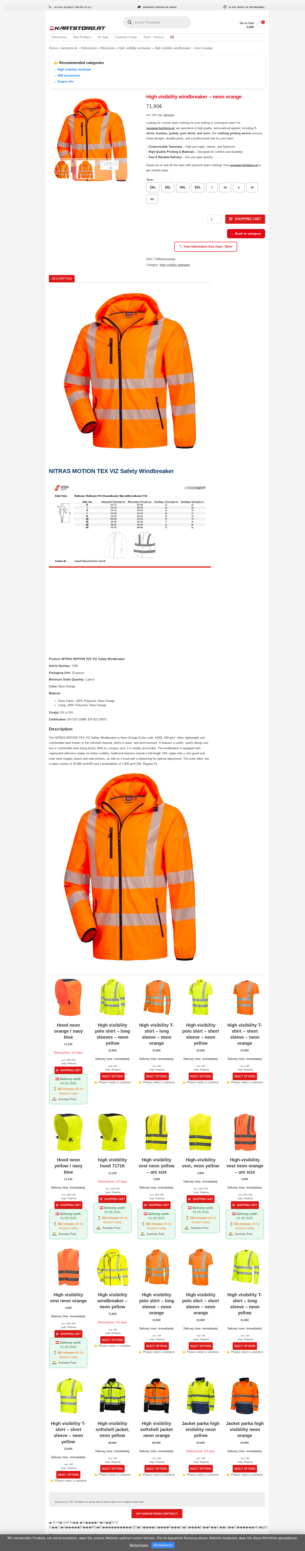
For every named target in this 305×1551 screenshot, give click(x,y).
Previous (42, 139)
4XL (183, 187)
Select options (112, 1076)
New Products (82, 37)
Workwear (107, 48)
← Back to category (246, 233)
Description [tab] (62, 278)
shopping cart (248, 218)
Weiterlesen (138, 1545)
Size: (149, 179)
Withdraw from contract (157, 1514)
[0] (260, 28)
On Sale (103, 37)
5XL (198, 187)
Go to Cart (247, 23)
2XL (153, 187)
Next (142, 139)
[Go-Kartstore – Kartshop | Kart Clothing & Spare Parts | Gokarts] (85, 28)
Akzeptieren (163, 1545)
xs (152, 199)
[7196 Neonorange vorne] (92, 140)
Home (53, 48)
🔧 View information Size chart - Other (205, 246)
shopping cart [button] (70, 1070)
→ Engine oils (63, 81)
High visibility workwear (134, 48)
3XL (168, 187)
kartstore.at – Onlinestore (79, 48)
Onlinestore (59, 37)
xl (252, 187)
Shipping (168, 115)
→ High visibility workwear (72, 69)
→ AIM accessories (67, 75)
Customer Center (126, 37)
